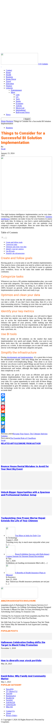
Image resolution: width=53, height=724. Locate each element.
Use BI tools (10, 251)
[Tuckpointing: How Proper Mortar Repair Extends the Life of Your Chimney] (26, 515)
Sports (18, 101)
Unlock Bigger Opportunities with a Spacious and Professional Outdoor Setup (25, 493)
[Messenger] (26, 423)
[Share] (26, 431)
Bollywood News (23, 112)
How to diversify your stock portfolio (21, 660)
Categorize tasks (11, 244)
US (17, 97)
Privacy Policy (11, 715)
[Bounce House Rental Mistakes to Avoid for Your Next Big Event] (26, 463)
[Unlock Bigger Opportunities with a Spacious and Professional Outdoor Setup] (26, 489)
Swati (3, 149)
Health (8, 75)
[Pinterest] (26, 407)
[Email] (26, 403)
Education (10, 84)
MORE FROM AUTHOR (30, 443)
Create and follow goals (14, 242)
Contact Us (10, 711)
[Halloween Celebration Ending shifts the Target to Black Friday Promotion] (26, 639)
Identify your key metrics (15, 249)
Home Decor (11, 79)
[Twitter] (26, 399)
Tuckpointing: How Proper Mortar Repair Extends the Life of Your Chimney (23, 519)
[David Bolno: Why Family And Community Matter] (26, 673)
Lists (17, 95)
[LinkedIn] (26, 415)
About (8, 713)
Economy (19, 103)
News (8, 114)
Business (9, 77)
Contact (9, 70)
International (21, 110)
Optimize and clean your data (16, 247)
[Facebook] (26, 395)
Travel (8, 81)
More (13, 92)
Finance (9, 86)
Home (8, 72)
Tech (18, 99)
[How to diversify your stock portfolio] (26, 657)
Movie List (20, 108)
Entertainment (16, 90)
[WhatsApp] (26, 419)
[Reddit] (26, 411)
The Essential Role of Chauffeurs (23, 438)
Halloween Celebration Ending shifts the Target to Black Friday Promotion (23, 643)
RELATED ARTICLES (10, 443)
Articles (19, 106)
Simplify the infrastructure (15, 253)
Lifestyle (9, 88)
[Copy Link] (26, 427)
